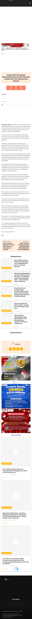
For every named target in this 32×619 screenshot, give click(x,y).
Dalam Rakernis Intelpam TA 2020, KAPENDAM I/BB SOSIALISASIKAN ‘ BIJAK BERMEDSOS (23, 246)
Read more (16, 269)
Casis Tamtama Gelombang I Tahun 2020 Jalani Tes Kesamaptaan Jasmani (8, 246)
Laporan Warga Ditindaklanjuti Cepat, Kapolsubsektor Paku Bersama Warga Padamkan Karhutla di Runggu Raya (20, 319)
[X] (13, 88)
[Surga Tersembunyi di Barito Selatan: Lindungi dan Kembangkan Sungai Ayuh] (7, 307)
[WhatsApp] (23, 88)
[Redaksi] (13, 344)
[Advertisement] (16, 23)
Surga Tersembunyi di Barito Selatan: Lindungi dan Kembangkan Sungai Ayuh (21, 305)
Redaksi (4, 94)
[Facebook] (8, 88)
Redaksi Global (6, 474)
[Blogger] (8, 603)
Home (2, 48)
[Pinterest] (18, 88)
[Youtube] (21, 349)
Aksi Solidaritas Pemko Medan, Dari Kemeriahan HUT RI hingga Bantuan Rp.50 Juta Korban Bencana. (21, 263)
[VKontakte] (23, 603)
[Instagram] (14, 349)
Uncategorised (9, 48)
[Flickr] (16, 603)
